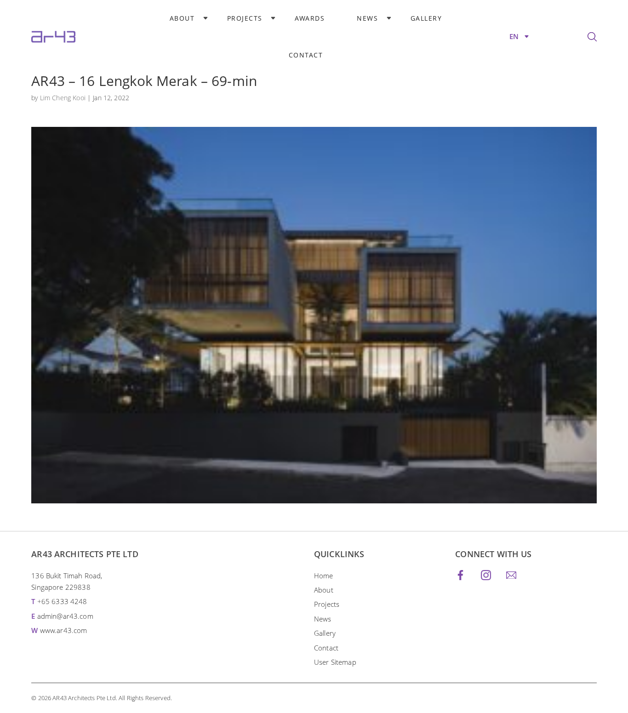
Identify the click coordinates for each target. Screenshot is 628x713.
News (367, 18)
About (182, 18)
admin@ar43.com (65, 616)
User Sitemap (335, 662)
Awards (310, 18)
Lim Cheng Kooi (63, 97)
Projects (245, 18)
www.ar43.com (63, 630)
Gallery (426, 18)
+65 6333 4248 (62, 601)
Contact (306, 55)
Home (323, 575)
